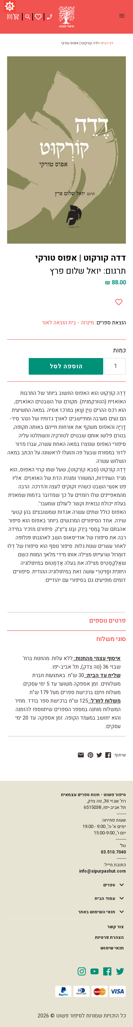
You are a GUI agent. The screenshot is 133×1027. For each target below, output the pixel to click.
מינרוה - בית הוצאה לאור (68, 323)
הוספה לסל (66, 366)
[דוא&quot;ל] (80, 755)
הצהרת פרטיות (109, 937)
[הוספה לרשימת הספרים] (119, 301)
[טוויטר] (99, 755)
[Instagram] (82, 971)
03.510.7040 (113, 852)
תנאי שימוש (112, 948)
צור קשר (115, 927)
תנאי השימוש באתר (96, 912)
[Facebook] (107, 971)
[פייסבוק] (108, 755)
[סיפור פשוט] (67, 17)
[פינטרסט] (90, 755)
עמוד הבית (105, 898)
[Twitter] (120, 971)
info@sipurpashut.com (102, 871)
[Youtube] (94, 971)
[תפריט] (121, 16)
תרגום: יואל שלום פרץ (88, 271)
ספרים (109, 885)
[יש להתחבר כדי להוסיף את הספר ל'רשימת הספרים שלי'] (38, 16)
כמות (119, 350)
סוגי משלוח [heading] (111, 639)
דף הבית (107, 43)
